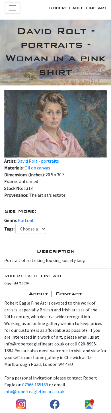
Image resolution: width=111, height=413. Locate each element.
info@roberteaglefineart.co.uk (34, 391)
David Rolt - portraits (38, 161)
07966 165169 (35, 384)
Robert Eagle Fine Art (77, 7)
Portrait (26, 220)
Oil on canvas (37, 168)
